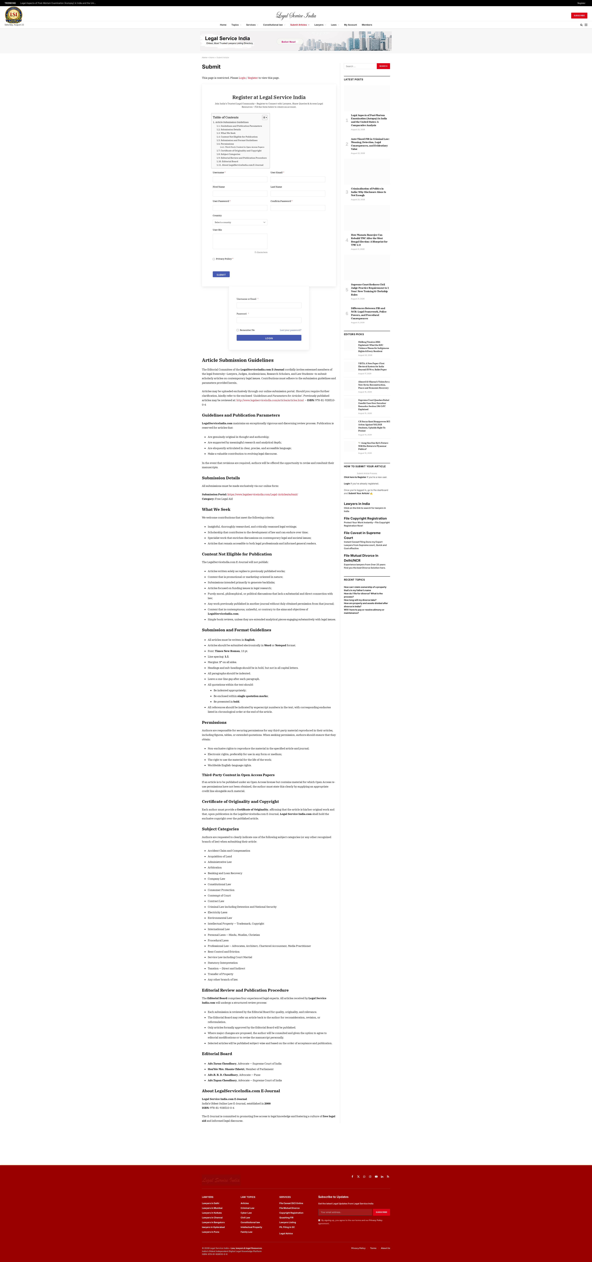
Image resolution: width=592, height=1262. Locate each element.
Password (243, 313)
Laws (334, 24)
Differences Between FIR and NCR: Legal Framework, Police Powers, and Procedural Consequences (368, 313)
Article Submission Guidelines (232, 122)
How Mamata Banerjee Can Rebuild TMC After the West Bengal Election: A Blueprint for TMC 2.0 (369, 239)
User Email (277, 172)
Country (217, 215)
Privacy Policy (224, 258)
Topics (235, 24)
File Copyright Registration (365, 518)
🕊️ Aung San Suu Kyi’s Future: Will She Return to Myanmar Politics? (373, 446)
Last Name (276, 186)
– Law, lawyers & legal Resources (245, 1248)
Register (581, 3)
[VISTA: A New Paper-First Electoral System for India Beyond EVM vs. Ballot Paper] (350, 367)
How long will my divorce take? (360, 600)
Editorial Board (230, 161)
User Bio (217, 229)
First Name (219, 186)
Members (367, 24)
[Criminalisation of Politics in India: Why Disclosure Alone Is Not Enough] (367, 172)
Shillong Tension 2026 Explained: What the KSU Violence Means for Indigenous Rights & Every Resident (373, 347)
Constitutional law (273, 24)
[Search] (581, 24)
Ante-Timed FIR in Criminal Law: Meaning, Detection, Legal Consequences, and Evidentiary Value (370, 143)
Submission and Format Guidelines (239, 140)
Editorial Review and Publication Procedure (244, 157)
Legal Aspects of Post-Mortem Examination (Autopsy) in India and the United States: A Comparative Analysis (58, 3)
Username (219, 172)
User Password (222, 201)
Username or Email (247, 299)
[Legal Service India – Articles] (296, 15)
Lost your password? (290, 330)
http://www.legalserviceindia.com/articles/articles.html (270, 400)
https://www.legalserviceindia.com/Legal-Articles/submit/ (263, 494)
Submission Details (231, 129)
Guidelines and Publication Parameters (241, 126)
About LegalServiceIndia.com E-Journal (242, 165)
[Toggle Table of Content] (263, 117)
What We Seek (228, 133)
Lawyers (318, 24)
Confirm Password (282, 201)
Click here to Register (355, 477)
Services (251, 24)
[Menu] (586, 24)
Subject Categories (230, 154)
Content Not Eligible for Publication (239, 136)
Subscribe (579, 15)
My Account (350, 24)
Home (223, 24)
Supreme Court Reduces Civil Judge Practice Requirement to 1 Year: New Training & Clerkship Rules (370, 289)
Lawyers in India (357, 504)
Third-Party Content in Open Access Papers (244, 147)
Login (242, 78)
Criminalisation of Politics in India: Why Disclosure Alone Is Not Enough (368, 192)
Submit (221, 274)
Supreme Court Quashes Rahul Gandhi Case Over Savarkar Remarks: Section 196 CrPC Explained (373, 405)
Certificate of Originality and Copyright (241, 150)
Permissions (227, 143)
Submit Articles (298, 24)
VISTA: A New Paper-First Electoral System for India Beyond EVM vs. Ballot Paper (372, 366)
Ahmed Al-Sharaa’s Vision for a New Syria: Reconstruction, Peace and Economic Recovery (374, 384)
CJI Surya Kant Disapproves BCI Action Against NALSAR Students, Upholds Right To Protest (374, 426)
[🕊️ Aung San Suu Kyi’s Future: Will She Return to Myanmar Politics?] (350, 446)
